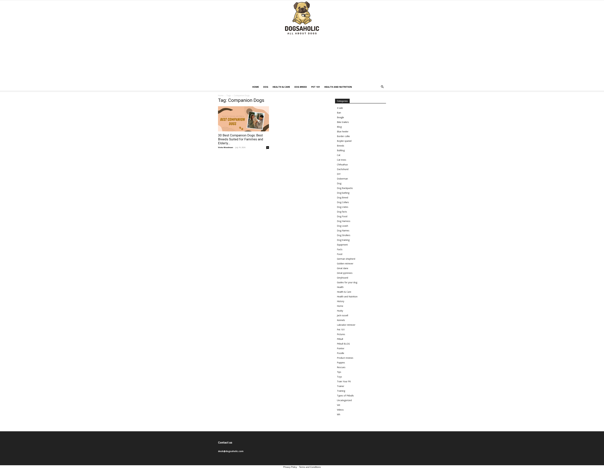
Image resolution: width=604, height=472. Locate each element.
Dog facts (342, 211)
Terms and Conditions (310, 467)
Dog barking (343, 192)
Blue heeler (342, 131)
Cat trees (341, 159)
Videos (340, 409)
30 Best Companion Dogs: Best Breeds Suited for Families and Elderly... (240, 139)
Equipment (342, 244)
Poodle (340, 353)
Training (341, 390)
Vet (338, 404)
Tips (339, 371)
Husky (340, 310)
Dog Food (342, 216)
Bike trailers (343, 122)
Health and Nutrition (338, 86)
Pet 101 (315, 86)
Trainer (340, 386)
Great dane (342, 268)
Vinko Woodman (225, 147)
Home (255, 86)
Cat (338, 155)
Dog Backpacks (345, 188)
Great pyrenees (344, 272)
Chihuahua (342, 164)
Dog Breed (300, 86)
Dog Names (343, 230)
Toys (339, 376)
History (340, 301)
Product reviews (345, 357)
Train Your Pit (344, 381)
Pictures (341, 334)
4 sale (340, 107)
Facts (339, 249)
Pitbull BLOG (343, 343)
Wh (338, 414)
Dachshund (342, 169)
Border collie (343, 136)
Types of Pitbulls (345, 395)
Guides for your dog (347, 282)
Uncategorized (344, 400)
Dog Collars (343, 202)
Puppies (341, 362)
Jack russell (342, 315)
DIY (339, 173)
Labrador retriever (346, 324)
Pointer (340, 348)
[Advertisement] (302, 60)
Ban (339, 112)
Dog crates (342, 206)
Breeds (340, 145)
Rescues (341, 367)
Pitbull (340, 338)
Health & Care (281, 86)
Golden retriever (345, 263)
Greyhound (342, 277)
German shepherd (346, 258)
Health (340, 287)
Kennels (341, 320)
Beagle (340, 117)
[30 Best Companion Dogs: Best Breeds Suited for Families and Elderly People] (243, 118)
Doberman (342, 178)
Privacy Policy (290, 467)
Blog (339, 126)
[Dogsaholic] (302, 18)
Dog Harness (343, 221)
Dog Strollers (343, 235)
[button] (382, 87)
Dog (265, 86)
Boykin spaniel (344, 140)
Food (339, 254)
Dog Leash (342, 225)
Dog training (343, 239)
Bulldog (341, 150)
